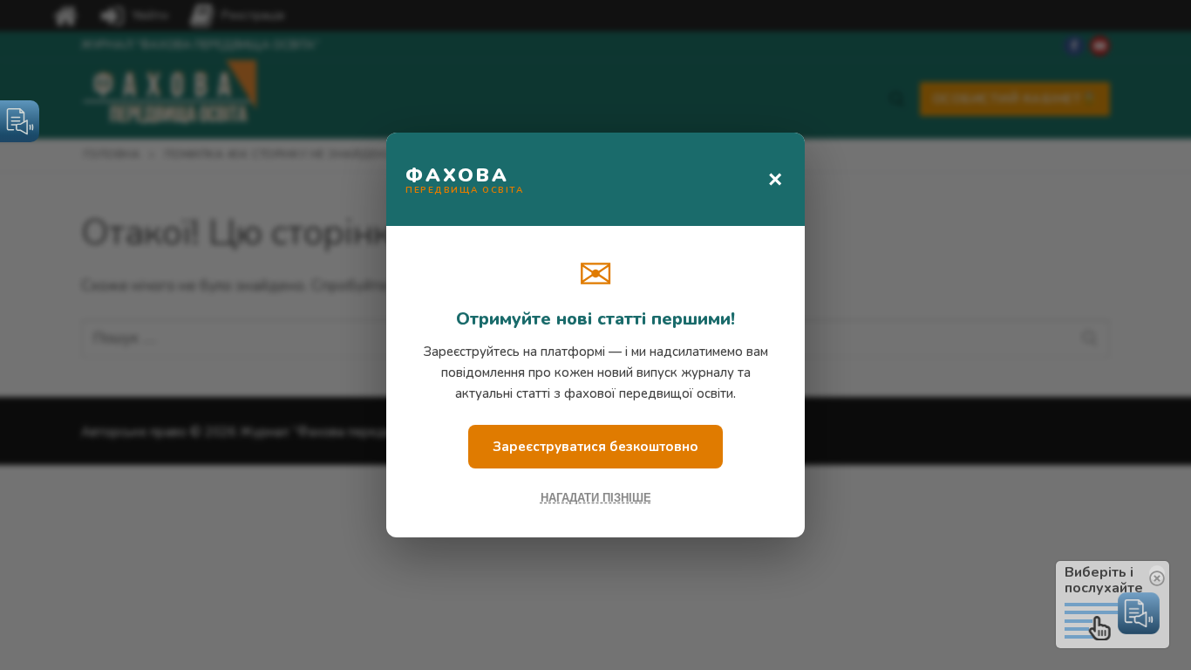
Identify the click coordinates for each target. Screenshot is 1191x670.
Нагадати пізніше (596, 497)
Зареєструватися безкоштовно (595, 446)
